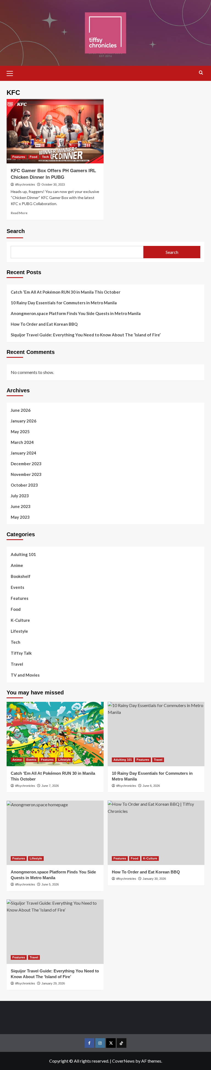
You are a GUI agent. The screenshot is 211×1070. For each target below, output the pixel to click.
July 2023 (20, 495)
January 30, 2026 (154, 878)
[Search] (201, 73)
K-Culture (20, 620)
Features (18, 156)
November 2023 (26, 474)
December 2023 (26, 463)
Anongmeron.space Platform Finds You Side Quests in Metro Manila (76, 313)
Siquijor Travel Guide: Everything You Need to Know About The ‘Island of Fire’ (85, 334)
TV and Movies (25, 674)
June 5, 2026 (50, 884)
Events (17, 587)
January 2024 (23, 452)
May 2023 (20, 517)
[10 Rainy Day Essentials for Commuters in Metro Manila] (156, 734)
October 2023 (24, 485)
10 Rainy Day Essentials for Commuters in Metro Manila (64, 302)
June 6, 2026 (151, 785)
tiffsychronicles (25, 184)
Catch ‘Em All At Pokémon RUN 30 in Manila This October (65, 292)
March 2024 (22, 442)
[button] (12, 73)
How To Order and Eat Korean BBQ (44, 324)
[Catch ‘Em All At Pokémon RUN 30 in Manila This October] (55, 734)
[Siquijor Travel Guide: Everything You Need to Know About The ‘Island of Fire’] (55, 931)
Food (33, 156)
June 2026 (20, 410)
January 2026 (23, 420)
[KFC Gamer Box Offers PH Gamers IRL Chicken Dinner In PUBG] (55, 131)
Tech (45, 156)
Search (16, 231)
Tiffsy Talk (21, 653)
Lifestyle (19, 631)
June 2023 (20, 506)
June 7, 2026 (50, 785)
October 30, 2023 (53, 184)
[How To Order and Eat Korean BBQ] (156, 833)
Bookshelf (20, 576)
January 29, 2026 (53, 983)
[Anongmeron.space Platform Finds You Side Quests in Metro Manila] (55, 833)
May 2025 (20, 431)
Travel (17, 664)
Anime (17, 565)
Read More (19, 213)
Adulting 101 (23, 554)
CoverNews (123, 1060)
